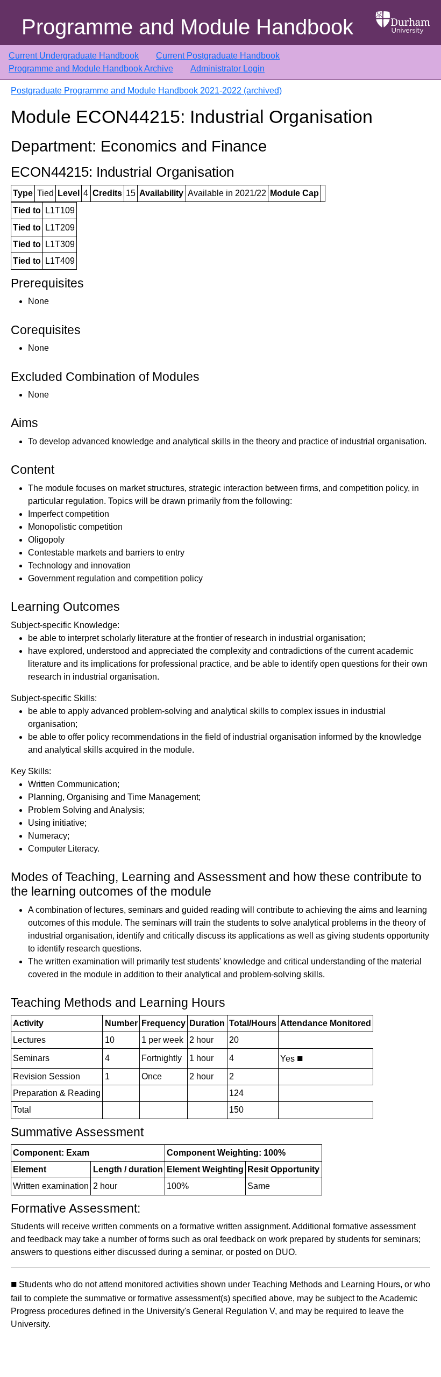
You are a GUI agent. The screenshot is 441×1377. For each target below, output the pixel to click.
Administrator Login (227, 68)
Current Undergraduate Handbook (74, 55)
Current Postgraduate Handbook (218, 55)
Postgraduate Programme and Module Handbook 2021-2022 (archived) (146, 90)
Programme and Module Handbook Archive (91, 68)
